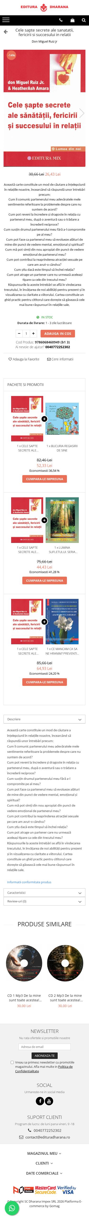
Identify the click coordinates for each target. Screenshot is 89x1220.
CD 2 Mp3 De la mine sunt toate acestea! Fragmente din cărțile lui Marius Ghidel (65, 997)
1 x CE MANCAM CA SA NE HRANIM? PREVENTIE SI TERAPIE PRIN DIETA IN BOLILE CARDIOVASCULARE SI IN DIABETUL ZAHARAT (62, 651)
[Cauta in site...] (84, 20)
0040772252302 (47, 1130)
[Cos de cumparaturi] (72, 20)
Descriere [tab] (13, 719)
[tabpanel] (44, 108)
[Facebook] (40, 1101)
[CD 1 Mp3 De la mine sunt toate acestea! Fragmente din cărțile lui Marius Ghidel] (24, 963)
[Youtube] (49, 1101)
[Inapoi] (3, 31)
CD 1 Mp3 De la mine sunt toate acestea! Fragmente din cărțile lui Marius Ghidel (24, 997)
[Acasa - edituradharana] (44, 8)
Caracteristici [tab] (16, 892)
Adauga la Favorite (25, 359)
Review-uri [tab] (16, 901)
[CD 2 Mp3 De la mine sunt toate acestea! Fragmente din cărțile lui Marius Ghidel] (65, 963)
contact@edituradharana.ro (47, 1137)
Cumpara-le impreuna (44, 479)
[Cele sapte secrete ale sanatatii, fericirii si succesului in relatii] (44, 108)
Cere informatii (62, 359)
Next (81, 113)
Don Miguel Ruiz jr (44, 41)
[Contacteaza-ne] (61, 20)
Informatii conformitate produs (29, 882)
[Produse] (6, 21)
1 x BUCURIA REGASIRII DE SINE (62, 448)
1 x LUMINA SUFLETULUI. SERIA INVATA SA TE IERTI (62, 549)
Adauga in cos (57, 333)
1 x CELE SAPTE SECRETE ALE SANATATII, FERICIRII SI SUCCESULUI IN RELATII (27, 448)
